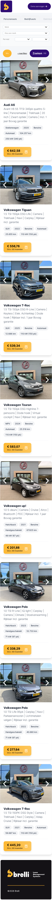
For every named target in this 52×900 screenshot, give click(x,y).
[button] (39, 6)
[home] (6, 6)
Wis (7, 53)
